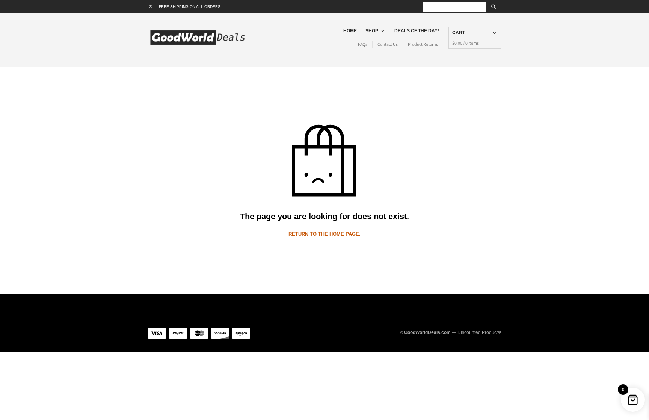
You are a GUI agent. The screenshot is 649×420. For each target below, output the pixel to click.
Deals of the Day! (416, 30)
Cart (458, 32)
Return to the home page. (324, 234)
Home (350, 30)
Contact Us (387, 44)
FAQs (362, 44)
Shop (371, 30)
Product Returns (423, 44)
